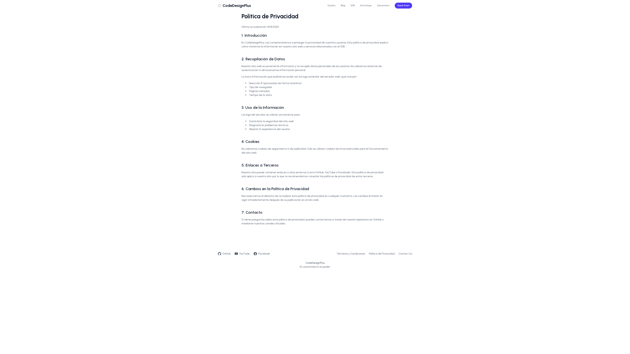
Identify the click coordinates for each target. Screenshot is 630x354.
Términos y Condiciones (350, 253)
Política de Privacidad (382, 253)
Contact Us (405, 253)
